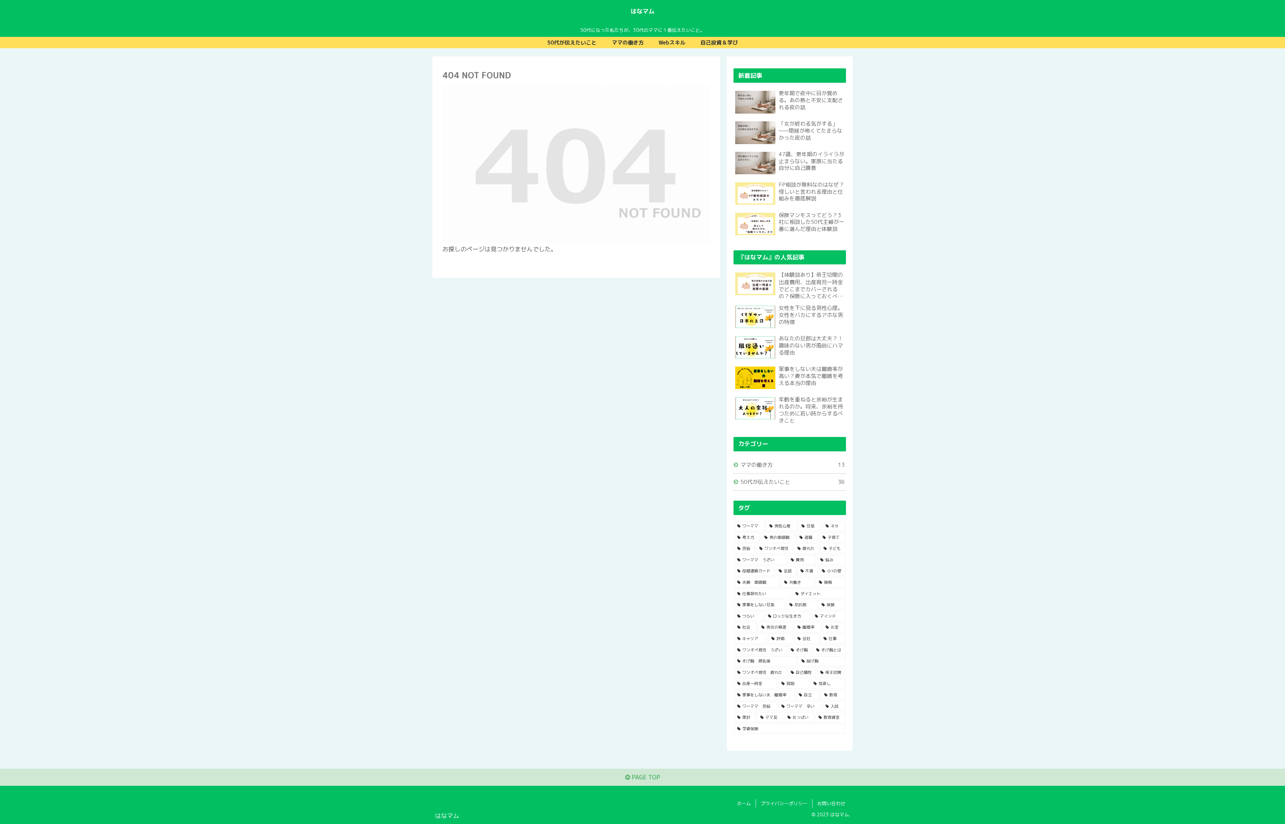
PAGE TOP (645, 777)
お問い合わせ (831, 803)
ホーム (744, 803)
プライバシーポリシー (784, 803)
